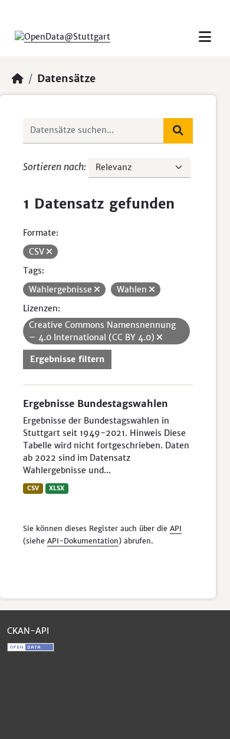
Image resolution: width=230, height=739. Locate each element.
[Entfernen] (49, 251)
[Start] (18, 78)
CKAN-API (28, 631)
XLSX (56, 488)
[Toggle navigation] (205, 37)
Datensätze (66, 78)
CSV (33, 488)
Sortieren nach (53, 166)
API (176, 528)
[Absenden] (178, 130)
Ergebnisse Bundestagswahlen (95, 403)
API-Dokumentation (83, 540)
